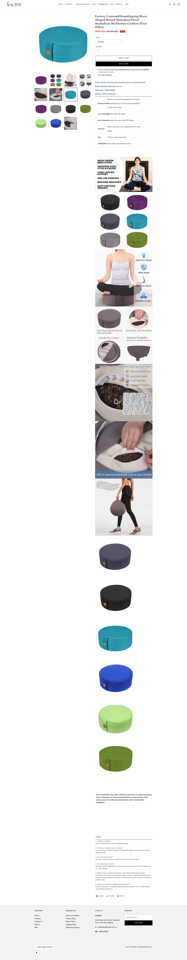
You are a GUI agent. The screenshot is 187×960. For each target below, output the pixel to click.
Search (37, 924)
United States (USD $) (44, 947)
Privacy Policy (71, 918)
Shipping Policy (71, 924)
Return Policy (70, 921)
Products (38, 918)
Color (97, 37)
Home (37, 915)
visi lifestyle (133, 947)
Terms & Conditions (73, 915)
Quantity (99, 46)
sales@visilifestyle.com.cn (144, 947)
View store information (105, 75)
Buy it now (123, 64)
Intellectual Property (73, 927)
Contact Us (39, 921)
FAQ (36, 927)
